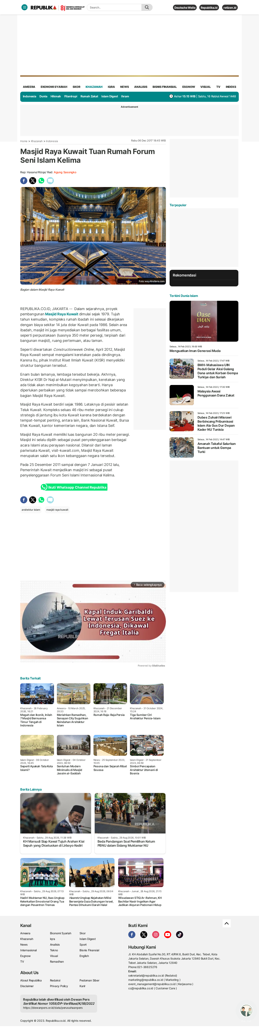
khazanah (94, 86)
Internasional (28, 950)
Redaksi (55, 980)
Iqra (52, 939)
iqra (111, 86)
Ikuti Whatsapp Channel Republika (77, 487)
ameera (29, 86)
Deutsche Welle (184, 7)
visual (205, 86)
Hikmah (56, 96)
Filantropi (70, 96)
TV (218, 86)
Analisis (55, 944)
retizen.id (230, 7)
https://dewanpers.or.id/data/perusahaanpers (53, 1007)
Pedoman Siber (89, 980)
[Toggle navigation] (24, 7)
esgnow (188, 86)
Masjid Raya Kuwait (62, 314)
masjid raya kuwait (57, 509)
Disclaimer (27, 986)
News (24, 944)
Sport (83, 944)
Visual (54, 956)
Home (24, 141)
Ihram (125, 96)
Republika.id (209, 7)
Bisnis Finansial (165, 86)
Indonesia (29, 96)
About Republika (31, 980)
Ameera (25, 933)
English (84, 956)
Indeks (231, 86)
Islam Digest (109, 96)
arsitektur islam (31, 509)
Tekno (54, 950)
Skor (82, 933)
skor (76, 86)
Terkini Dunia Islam (184, 296)
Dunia (43, 96)
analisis (140, 86)
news (124, 86)
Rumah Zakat (89, 96)
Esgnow (25, 956)
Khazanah (37, 141)
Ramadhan (57, 961)
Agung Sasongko (65, 172)
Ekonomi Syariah (54, 86)
